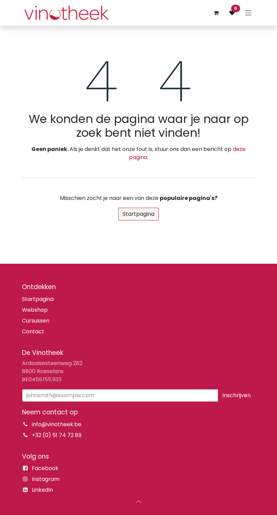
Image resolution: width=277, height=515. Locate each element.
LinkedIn (42, 490)
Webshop (35, 310)
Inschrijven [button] (236, 395)
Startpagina (138, 214)
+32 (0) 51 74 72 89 (56, 435)
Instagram (45, 479)
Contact (33, 331)
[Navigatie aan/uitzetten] (248, 13)
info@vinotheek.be (56, 424)
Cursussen (35, 321)
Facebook (45, 468)
